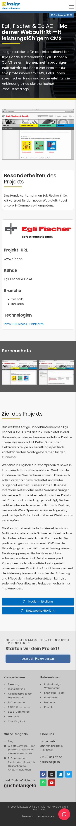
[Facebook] (43, 774)
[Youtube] (51, 782)
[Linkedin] (60, 774)
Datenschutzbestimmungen (38, 816)
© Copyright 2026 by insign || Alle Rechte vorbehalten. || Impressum (39, 808)
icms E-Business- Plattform (24, 324)
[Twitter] (68, 774)
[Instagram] (51, 774)
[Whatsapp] (43, 782)
